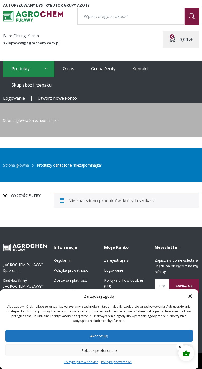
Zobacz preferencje (99, 350)
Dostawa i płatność (70, 280)
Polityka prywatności (116, 362)
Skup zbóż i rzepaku (32, 85)
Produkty (21, 69)
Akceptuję (99, 335)
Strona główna (15, 120)
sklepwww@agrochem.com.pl (31, 43)
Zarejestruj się (116, 260)
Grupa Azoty (103, 69)
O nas (68, 69)
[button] (190, 296)
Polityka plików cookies (81, 362)
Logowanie (14, 98)
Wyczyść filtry (26, 195)
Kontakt (140, 69)
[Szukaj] (192, 16)
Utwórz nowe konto (57, 98)
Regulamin (63, 260)
